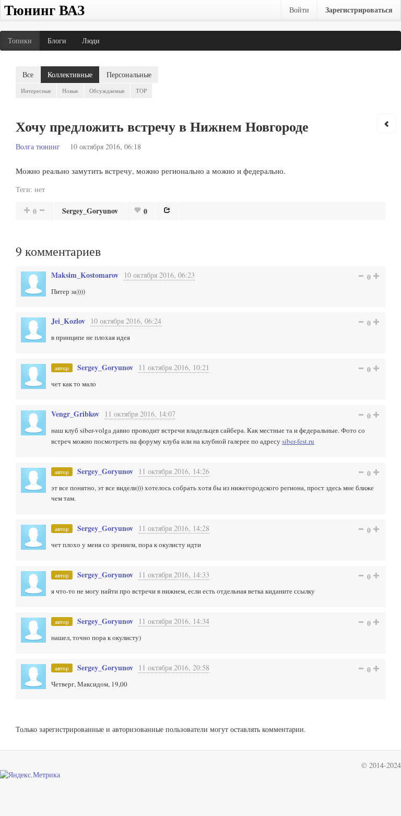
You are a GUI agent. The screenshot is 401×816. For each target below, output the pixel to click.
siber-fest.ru (298, 441)
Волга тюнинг (38, 146)
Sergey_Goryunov (90, 210)
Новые (70, 90)
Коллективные (70, 74)
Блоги (57, 40)
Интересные (36, 90)
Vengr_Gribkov (75, 413)
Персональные (129, 74)
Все (27, 74)
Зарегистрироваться (359, 9)
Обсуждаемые (107, 90)
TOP (141, 90)
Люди (91, 40)
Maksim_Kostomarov (85, 274)
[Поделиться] (167, 210)
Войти (299, 10)
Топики (20, 40)
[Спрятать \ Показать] (387, 124)
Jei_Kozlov (68, 320)
